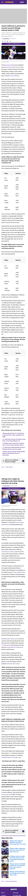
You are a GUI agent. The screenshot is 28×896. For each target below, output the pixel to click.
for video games (6, 645)
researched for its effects (14, 647)
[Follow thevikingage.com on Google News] (23, 461)
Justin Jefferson (14, 75)
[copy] (10, 41)
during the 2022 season (13, 663)
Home (2, 467)
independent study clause (10, 638)
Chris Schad (6, 485)
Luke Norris (6, 38)
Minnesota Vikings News (11, 881)
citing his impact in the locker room (11, 757)
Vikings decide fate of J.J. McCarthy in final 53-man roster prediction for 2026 (13, 435)
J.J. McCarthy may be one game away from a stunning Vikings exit (13, 440)
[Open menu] (2, 2)
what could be (17, 572)
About (3, 892)
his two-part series (6, 794)
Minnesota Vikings (9, 65)
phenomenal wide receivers (13, 67)
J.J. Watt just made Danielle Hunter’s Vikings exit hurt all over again (13, 448)
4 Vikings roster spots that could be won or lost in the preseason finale (13, 444)
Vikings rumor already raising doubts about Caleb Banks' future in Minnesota (13, 453)
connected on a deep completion (10, 551)
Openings (15, 892)
